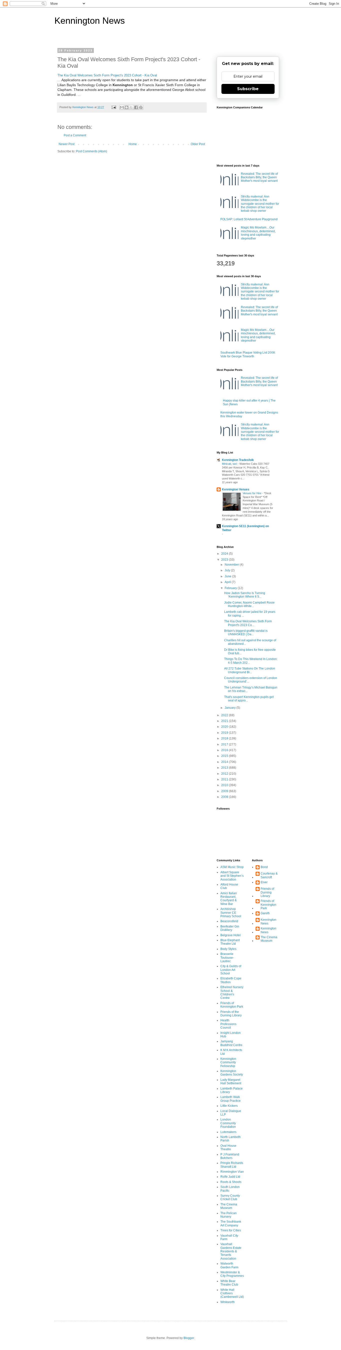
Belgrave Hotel (230, 935)
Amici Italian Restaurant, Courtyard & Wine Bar (228, 899)
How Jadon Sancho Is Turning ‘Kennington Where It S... (244, 594)
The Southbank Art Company (230, 1223)
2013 (225, 767)
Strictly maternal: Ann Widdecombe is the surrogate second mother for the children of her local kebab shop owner (260, 204)
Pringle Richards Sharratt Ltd (231, 1164)
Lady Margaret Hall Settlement (230, 1081)
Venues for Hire (252, 493)
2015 (225, 756)
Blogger (188, 1338)
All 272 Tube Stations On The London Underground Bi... (249, 670)
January (230, 707)
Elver (264, 882)
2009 (225, 791)
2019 (225, 732)
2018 (225, 738)
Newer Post (66, 144)
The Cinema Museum (228, 1206)
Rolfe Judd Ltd (230, 1176)
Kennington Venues (235, 489)
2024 (225, 553)
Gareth (265, 913)
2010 (225, 785)
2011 (225, 779)
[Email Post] (113, 107)
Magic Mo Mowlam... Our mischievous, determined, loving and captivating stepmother (258, 233)
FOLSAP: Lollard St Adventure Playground (249, 219)
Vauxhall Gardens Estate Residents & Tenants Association (230, 1251)
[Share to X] (131, 107)
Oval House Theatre (228, 1147)
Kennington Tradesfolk (238, 460)
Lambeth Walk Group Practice (230, 1098)
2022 (225, 715)
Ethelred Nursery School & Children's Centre (231, 992)
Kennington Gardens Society (231, 1072)
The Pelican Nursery (228, 1214)
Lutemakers (228, 1132)
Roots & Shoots (230, 1182)
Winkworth (227, 1302)
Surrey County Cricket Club (230, 1197)
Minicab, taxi (230, 463)
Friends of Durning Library (267, 892)
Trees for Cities (230, 1230)
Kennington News (89, 20)
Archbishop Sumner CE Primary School (230, 912)
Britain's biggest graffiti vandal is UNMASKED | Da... (246, 632)
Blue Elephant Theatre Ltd (230, 941)
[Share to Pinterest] (140, 107)
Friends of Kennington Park (231, 1004)
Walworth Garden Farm (229, 1265)
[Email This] (121, 107)
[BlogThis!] (126, 107)
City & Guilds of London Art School (230, 969)
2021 (225, 721)
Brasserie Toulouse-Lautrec (227, 957)
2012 (225, 773)
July (228, 570)
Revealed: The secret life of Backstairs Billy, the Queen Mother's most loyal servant (259, 177)
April (228, 582)
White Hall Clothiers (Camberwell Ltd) (232, 1293)
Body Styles (228, 949)
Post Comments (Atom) (91, 151)
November (232, 564)
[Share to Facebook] (136, 107)
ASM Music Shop (232, 867)
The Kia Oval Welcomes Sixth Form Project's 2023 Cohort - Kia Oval (107, 75)
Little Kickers (229, 1106)
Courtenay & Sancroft (269, 875)
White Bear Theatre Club (229, 1282)
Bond (264, 867)
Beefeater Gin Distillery (229, 928)
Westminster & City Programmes (232, 1274)
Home (133, 144)
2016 (225, 750)
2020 (225, 726)
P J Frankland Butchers (229, 1156)
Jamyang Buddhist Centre (231, 1043)
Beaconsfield (229, 921)
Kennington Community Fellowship (228, 1062)
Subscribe (248, 88)
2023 (225, 559)
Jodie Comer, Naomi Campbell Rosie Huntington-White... (249, 604)
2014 (225, 762)
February (231, 588)
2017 (225, 744)
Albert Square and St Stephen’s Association (232, 876)
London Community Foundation (228, 1123)
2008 (225, 797)
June (228, 576)
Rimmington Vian (232, 1171)
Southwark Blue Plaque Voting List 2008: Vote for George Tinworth (248, 354)
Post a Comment (75, 135)
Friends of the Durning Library (231, 1013)
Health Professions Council (228, 1024)
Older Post (198, 144)
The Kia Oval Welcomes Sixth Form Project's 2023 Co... (248, 623)
